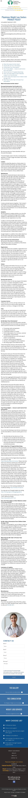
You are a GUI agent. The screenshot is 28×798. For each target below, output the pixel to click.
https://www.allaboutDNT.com (8, 498)
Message (5, 661)
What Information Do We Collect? (12, 64)
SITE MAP (13, 792)
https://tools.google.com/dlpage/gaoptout (11, 492)
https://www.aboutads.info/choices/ (9, 461)
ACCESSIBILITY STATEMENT (20, 792)
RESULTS (14, 753)
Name (4, 643)
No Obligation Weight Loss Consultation (14, 701)
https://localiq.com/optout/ (16, 487)
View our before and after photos (14, 690)
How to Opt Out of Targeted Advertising (13, 72)
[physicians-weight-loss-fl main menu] (1, 1)
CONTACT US (14, 758)
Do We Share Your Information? (11, 67)
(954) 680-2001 (10, 605)
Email (4, 649)
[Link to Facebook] (14, 782)
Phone (5, 655)
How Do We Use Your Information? (12, 65)
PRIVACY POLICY (7, 792)
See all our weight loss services (14, 712)
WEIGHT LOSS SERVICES (14, 750)
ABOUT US (14, 755)
